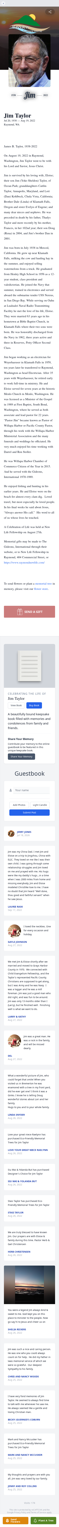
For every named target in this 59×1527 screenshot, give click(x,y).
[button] (29, 1285)
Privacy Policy (20, 1512)
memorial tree (43, 583)
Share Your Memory (21, 756)
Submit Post (29, 812)
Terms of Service (38, 1512)
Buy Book (34, 705)
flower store (41, 589)
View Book (16, 705)
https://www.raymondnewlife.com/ (24, 562)
